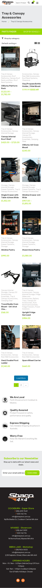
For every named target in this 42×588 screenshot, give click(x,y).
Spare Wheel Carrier (31, 360)
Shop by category (11, 38)
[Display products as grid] (35, 43)
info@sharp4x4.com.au (21, 516)
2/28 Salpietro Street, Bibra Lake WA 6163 (21, 555)
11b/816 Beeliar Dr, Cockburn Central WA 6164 (21, 519)
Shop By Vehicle (31, 32)
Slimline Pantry (8, 250)
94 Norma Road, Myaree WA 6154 (21, 538)
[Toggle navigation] (37, 3)
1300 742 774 (21, 514)
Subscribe (32, 473)
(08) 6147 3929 (21, 530)
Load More (21, 378)
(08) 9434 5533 (21, 550)
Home (4, 21)
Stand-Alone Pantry (31, 250)
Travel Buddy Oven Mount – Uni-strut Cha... (9, 306)
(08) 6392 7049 (21, 511)
